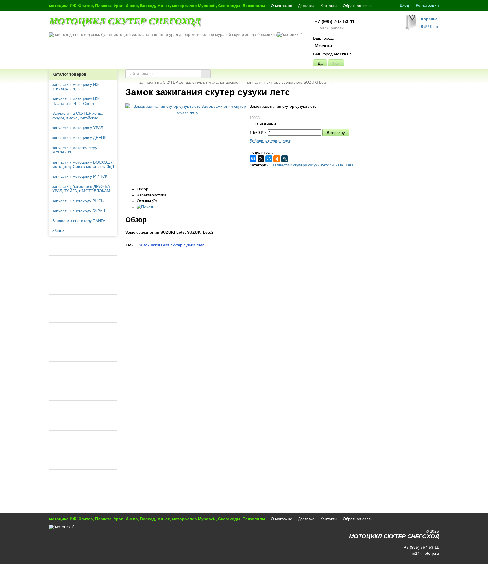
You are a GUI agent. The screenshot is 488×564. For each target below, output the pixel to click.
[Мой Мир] (268, 158)
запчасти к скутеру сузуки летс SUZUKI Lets (286, 82)
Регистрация (427, 5)
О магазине (281, 5)
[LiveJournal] (284, 158)
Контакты (328, 5)
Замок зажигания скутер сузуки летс (171, 245)
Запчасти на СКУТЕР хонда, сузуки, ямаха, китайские (188, 82)
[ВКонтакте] (253, 158)
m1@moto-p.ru (425, 553)
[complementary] (431, 559)
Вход (404, 5)
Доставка (306, 5)
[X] (261, 158)
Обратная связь (357, 5)
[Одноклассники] (276, 158)
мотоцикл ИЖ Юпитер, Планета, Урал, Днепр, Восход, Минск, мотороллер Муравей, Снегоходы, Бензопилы (157, 5)
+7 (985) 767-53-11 (335, 21)
